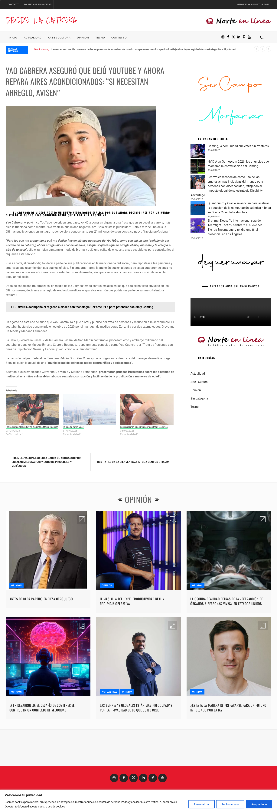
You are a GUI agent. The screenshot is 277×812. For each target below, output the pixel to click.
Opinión (83, 37)
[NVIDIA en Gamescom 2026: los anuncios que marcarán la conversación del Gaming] (198, 224)
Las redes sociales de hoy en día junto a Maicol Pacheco (32, 427)
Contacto (13, 4)
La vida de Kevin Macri (73, 427)
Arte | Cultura (59, 37)
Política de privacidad (37, 4)
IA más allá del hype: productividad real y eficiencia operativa (132, 601)
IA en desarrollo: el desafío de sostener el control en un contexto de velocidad (42, 707)
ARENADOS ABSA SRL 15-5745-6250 (234, 344)
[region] (138, 801)
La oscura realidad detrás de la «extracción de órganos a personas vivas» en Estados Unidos (226, 601)
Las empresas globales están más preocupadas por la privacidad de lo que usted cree (136, 707)
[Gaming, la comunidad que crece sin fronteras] (198, 209)
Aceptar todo (259, 804)
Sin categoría (199, 456)
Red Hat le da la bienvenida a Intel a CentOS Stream (133, 461)
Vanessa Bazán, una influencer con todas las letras (144, 427)
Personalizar (201, 804)
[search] (262, 37)
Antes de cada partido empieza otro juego (41, 598)
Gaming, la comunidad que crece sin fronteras (238, 203)
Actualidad (32, 37)
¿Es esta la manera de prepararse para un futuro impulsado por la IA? (228, 707)
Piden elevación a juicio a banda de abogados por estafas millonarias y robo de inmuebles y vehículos (46, 461)
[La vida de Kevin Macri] (89, 409)
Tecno (100, 37)
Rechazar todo (230, 804)
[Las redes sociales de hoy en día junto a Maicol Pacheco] (32, 409)
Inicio (12, 37)
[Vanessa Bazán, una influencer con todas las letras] (147, 409)
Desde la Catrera (41, 20)
